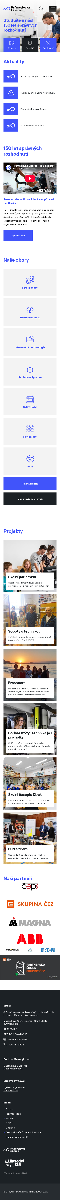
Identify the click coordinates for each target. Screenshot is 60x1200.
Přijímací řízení (30, 483)
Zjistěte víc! (18, 235)
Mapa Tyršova (10, 1090)
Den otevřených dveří (30, 498)
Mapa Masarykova (13, 1068)
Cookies (10, 1127)
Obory (9, 1109)
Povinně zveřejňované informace (23, 1132)
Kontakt (10, 1118)
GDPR (9, 1123)
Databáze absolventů (17, 1136)
